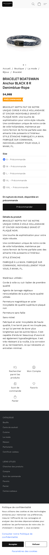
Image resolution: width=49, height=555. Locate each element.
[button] (7, 4)
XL (16, 180)
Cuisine (6, 432)
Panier (15, 401)
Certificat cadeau (11, 452)
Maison (6, 442)
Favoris (34, 387)
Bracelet (17, 72)
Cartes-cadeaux (10, 491)
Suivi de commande (15, 389)
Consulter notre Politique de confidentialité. (17, 535)
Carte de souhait (10, 427)
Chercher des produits (13, 466)
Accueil (6, 68)
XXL (17, 187)
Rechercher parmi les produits (15, 374)
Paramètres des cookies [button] (24, 551)
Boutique (19, 68)
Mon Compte (34, 371)
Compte (6, 471)
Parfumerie (8, 447)
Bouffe (6, 422)
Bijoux (6, 72)
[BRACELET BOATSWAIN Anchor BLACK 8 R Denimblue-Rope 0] (24, 41)
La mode (32, 68)
